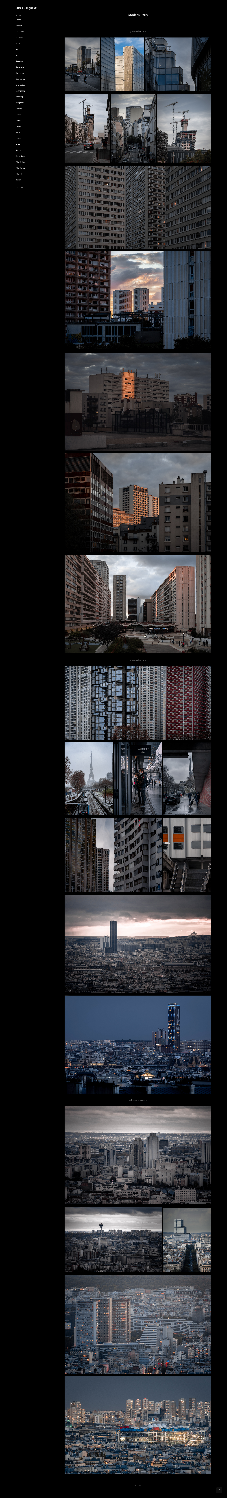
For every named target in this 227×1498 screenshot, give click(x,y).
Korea (18, 150)
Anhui (18, 49)
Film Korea (20, 168)
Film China (20, 162)
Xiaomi (18, 179)
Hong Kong (20, 156)
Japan (18, 138)
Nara (18, 132)
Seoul (18, 144)
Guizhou (19, 37)
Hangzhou (20, 73)
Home (18, 15)
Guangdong (20, 90)
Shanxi (18, 19)
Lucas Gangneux (26, 8)
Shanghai (19, 61)
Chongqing (20, 85)
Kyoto (18, 120)
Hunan (18, 43)
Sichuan (19, 25)
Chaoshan (20, 31)
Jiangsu (19, 114)
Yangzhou (20, 102)
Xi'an (18, 55)
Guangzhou (20, 79)
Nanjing (19, 108)
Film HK (19, 174)
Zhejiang (19, 96)
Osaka (18, 126)
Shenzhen (20, 67)
